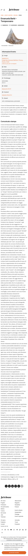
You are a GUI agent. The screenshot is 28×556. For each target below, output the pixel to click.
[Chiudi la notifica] (27, 542)
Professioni (3, 504)
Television (3, 517)
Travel (16, 522)
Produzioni (17, 524)
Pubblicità (3, 522)
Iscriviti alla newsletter (14, 552)
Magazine (17, 502)
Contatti (3, 524)
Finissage (17, 514)
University (17, 520)
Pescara (16, 15)
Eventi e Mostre (8, 15)
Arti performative (5, 506)
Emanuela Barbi (6, 89)
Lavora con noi (4, 526)
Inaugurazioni (18, 512)
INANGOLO (5, 25)
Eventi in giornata (19, 516)
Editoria (2, 509)
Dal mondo (3, 513)
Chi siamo (3, 520)
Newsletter (17, 504)
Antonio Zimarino (7, 95)
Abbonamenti (18, 500)
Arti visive (3, 500)
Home (2, 15)
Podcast (17, 506)
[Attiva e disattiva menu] (1, 10)
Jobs (2, 515)
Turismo (3, 511)
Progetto (3, 502)
